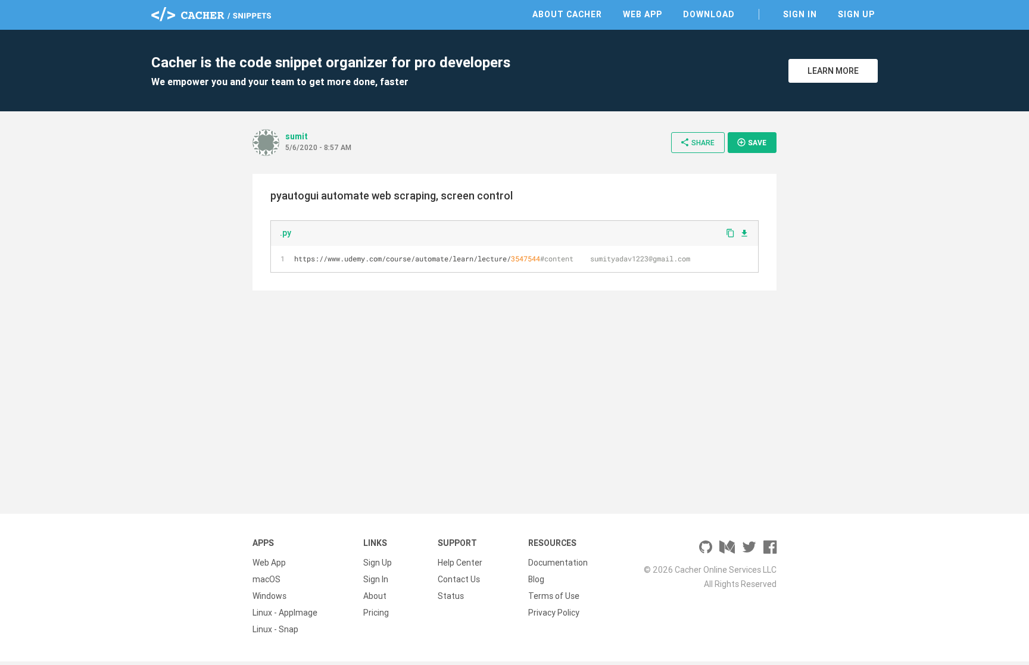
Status (451, 596)
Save (751, 142)
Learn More (833, 70)
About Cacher (567, 14)
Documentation (558, 562)
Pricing (376, 612)
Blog (536, 579)
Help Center (460, 562)
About (374, 596)
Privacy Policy (553, 612)
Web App (642, 14)
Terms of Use (553, 596)
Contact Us (459, 579)
